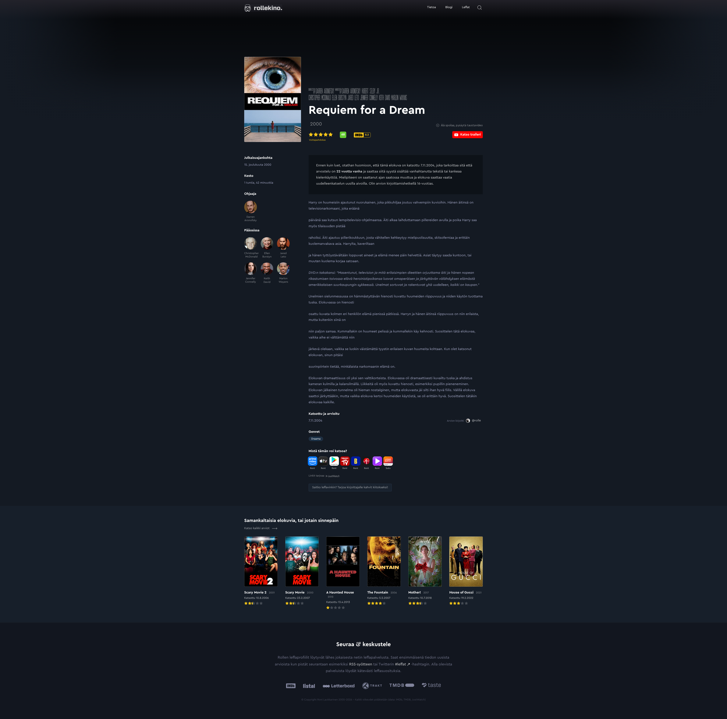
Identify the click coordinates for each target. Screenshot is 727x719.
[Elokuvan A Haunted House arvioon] (343, 573)
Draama (316, 438)
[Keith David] (267, 273)
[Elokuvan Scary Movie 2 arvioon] (261, 571)
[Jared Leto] (283, 248)
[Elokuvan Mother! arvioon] (425, 571)
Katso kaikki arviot (257, 528)
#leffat (400, 664)
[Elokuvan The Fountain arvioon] (384, 571)
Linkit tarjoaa (316, 475)
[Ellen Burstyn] (267, 248)
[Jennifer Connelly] (250, 273)
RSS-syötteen (360, 664)
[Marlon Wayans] (283, 273)
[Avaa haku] (479, 7)
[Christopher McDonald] (250, 248)
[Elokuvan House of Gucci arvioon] (466, 571)
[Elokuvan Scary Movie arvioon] (302, 571)
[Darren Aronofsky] (250, 211)
